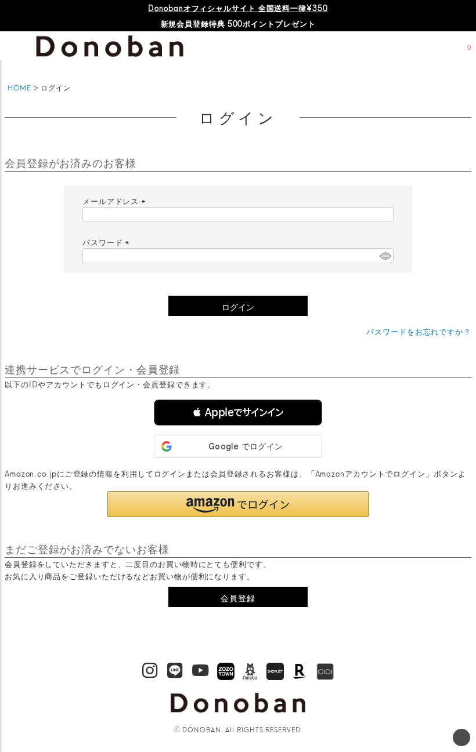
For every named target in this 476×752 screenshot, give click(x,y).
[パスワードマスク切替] (385, 256)
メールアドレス (115, 200)
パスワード (107, 242)
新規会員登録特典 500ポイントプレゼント (238, 23)
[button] (238, 412)
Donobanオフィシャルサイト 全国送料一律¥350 (237, 7)
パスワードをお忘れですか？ (418, 331)
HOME (19, 87)
